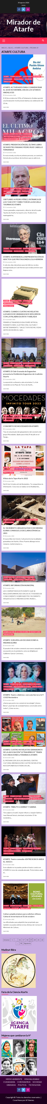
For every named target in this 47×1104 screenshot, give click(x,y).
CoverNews (17, 1100)
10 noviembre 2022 (10, 262)
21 (38, 940)
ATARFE (6, 76)
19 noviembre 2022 (10, 152)
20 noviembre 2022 (10, 95)
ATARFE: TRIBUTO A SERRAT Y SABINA (19, 807)
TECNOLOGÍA (34, 1085)
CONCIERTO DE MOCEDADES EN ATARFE (21, 426)
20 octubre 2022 (9, 645)
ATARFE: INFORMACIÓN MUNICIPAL (18, 585)
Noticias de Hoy (18, 79)
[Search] (43, 40)
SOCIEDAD (28, 79)
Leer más (6, 107)
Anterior (7, 940)
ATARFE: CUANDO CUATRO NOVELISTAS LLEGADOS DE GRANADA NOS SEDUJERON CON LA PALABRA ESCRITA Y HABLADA (21, 314)
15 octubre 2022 (9, 810)
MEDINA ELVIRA (8, 522)
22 (42, 940)
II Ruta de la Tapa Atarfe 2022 (15, 478)
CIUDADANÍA (8, 79)
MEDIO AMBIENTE (14, 1079)
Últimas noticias (8, 81)
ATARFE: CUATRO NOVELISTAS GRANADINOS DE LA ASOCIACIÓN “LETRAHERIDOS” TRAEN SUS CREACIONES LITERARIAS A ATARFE (23, 752)
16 (20, 940)
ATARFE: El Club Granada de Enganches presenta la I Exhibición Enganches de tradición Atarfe (23, 374)
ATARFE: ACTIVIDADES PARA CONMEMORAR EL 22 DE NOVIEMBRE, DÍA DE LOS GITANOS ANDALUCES (22, 89)
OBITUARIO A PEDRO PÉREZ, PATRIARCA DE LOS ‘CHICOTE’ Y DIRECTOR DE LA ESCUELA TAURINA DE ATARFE (22, 202)
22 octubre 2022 (9, 588)
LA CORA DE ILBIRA (22, 632)
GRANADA (11, 1085)
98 (21, 943)
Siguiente (27, 943)
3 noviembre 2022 (10, 379)
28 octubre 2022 (9, 536)
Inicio (23, 5)
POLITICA (7, 908)
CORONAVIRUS (23, 1082)
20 (35, 940)
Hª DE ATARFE (21, 520)
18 (27, 940)
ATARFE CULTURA (15, 76)
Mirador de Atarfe (23, 25)
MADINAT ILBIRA (32, 520)
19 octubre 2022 (9, 700)
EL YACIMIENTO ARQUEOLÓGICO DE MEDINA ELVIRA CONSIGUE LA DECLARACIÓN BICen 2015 (23, 530)
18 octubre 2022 (9, 757)
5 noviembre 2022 (10, 319)
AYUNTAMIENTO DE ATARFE (31, 76)
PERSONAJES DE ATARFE (11, 139)
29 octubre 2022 (9, 481)
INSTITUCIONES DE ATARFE (12, 136)
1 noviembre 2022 (10, 429)
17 (23, 940)
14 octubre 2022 (9, 864)
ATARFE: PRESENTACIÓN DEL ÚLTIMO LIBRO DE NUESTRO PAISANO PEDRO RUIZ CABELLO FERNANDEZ (23, 147)
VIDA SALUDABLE (29, 744)
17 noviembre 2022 (10, 207)
